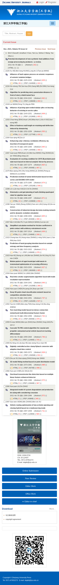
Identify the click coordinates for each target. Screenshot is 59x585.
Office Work (30, 494)
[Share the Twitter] (10, 528)
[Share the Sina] (18, 528)
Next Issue (51, 49)
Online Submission (30, 471)
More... (52, 509)
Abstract (29, 65)
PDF (26, 83)
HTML (11, 68)
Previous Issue (40, 49)
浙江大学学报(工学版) (15, 23)
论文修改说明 (11, 515)
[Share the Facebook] (6, 528)
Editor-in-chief (30, 501)
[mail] (26, 528)
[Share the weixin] (22, 528)
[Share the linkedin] (14, 528)
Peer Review (30, 478)
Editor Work (30, 486)
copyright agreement (13, 519)
